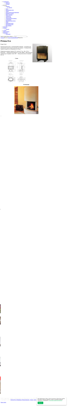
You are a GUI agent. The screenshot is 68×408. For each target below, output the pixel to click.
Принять (40, 402)
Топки (9, 37)
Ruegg (16, 37)
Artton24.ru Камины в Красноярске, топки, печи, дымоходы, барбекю (29, 399)
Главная (2, 37)
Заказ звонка (10, 36)
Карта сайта (3, 402)
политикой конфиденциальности (55, 400)
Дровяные (13, 37)
